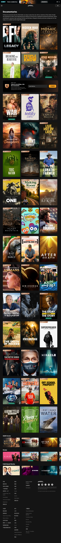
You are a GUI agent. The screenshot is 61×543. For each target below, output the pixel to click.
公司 (15, 511)
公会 (15, 522)
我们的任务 (16, 513)
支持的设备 (5, 520)
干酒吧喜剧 (5, 488)
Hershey (27, 524)
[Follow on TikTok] (52, 485)
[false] (11, 442)
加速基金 (28, 485)
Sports (15, 495)
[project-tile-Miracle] (48, 363)
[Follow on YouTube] (42, 485)
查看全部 (5, 504)
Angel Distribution (18, 532)
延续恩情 (16, 530)
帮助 (15, 537)
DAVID (27, 526)
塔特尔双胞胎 (6, 486)
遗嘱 (27, 529)
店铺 (15, 527)
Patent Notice (5, 518)
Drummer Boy (29, 521)
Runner (27, 519)
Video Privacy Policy (7, 515)
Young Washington (30, 511)
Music (15, 525)
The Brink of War (29, 517)
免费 (15, 493)
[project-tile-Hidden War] (30, 37)
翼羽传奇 (5, 484)
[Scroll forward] (59, 442)
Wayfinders (5, 502)
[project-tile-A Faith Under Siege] (30, 334)
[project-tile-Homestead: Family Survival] (11, 420)
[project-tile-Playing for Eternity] (30, 420)
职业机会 (16, 515)
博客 (15, 520)
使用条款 (5, 513)
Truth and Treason (6, 499)
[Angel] (30, 5)
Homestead (5, 497)
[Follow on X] (45, 485)
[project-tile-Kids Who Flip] (48, 277)
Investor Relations (18, 534)
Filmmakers (28, 487)
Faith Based (16, 498)
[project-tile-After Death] (48, 249)
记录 (15, 488)
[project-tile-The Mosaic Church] (48, 37)
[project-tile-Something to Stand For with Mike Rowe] (11, 306)
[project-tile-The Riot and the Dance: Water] (48, 420)
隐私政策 (5, 511)
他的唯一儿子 (6, 491)
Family (15, 491)
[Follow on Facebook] (39, 485)
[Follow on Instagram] (49, 485)
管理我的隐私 (6, 525)
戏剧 (15, 486)
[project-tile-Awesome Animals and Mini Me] (30, 221)
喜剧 (15, 484)
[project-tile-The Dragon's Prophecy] (30, 135)
